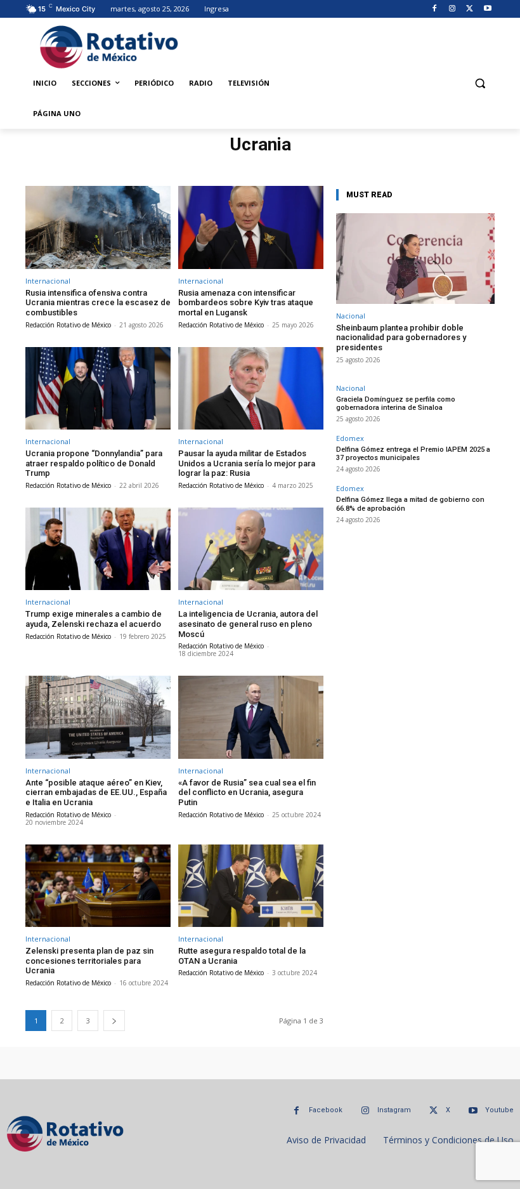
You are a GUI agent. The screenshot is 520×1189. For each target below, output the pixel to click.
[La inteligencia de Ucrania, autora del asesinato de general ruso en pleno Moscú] (250, 549)
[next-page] (114, 1020)
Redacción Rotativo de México (68, 324)
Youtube (499, 1110)
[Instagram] (452, 9)
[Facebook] (434, 9)
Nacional (350, 315)
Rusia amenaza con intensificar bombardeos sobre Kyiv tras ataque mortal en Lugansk (245, 302)
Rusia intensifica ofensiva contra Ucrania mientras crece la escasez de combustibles (98, 302)
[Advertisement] (340, 45)
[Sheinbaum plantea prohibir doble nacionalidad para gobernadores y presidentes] (415, 258)
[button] (480, 83)
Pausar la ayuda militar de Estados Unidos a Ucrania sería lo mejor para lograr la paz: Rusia (246, 463)
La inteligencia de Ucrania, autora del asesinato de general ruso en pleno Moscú (248, 623)
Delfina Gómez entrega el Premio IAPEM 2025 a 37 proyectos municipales (413, 453)
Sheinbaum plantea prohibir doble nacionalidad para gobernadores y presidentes (401, 337)
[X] (469, 9)
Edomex (350, 438)
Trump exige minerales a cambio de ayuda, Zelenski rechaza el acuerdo (93, 619)
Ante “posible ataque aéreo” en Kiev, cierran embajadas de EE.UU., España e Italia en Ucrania (96, 792)
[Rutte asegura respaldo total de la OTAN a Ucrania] (250, 886)
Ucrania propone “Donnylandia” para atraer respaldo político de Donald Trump (93, 463)
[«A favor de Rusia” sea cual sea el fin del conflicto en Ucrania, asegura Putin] (250, 717)
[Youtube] (487, 9)
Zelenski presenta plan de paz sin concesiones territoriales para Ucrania (89, 960)
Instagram (394, 1110)
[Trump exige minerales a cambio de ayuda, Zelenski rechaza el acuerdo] (98, 549)
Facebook (325, 1110)
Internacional (47, 280)
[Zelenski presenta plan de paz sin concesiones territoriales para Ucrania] (98, 886)
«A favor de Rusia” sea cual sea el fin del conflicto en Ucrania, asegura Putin (247, 792)
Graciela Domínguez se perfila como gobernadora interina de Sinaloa (395, 403)
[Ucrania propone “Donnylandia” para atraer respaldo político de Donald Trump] (98, 388)
